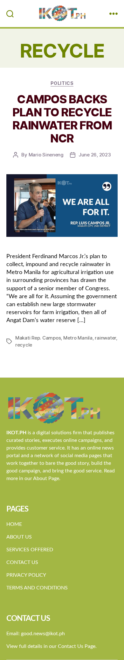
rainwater (105, 338)
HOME (14, 524)
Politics (62, 83)
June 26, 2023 (95, 155)
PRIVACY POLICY (26, 575)
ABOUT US (19, 537)
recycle (23, 345)
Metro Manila (78, 338)
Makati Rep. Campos (38, 338)
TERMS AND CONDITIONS (37, 587)
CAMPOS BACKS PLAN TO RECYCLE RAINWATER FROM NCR (62, 118)
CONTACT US (22, 562)
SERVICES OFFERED (29, 549)
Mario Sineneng (46, 155)
